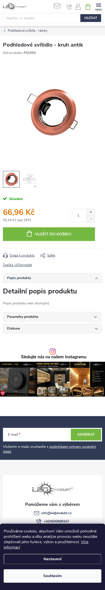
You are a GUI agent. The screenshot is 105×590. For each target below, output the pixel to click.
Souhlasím (52, 576)
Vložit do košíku (53, 234)
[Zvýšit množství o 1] (91, 212)
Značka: (17, 265)
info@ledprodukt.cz (56, 513)
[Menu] (98, 6)
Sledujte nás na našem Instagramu (53, 357)
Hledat (90, 18)
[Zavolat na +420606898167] (69, 7)
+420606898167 (56, 521)
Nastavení (52, 559)
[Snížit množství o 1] (91, 219)
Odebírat (86, 434)
